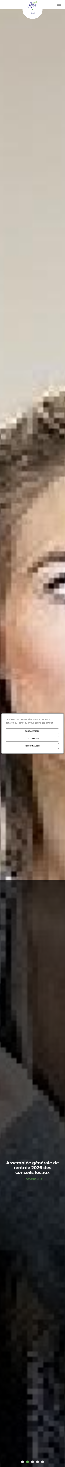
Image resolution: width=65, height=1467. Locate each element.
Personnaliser (32, 746)
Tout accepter (32, 731)
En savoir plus (32, 1179)
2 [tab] (27, 1462)
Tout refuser (32, 738)
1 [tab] (22, 1462)
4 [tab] (37, 1462)
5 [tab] (42, 1462)
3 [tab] (32, 1462)
